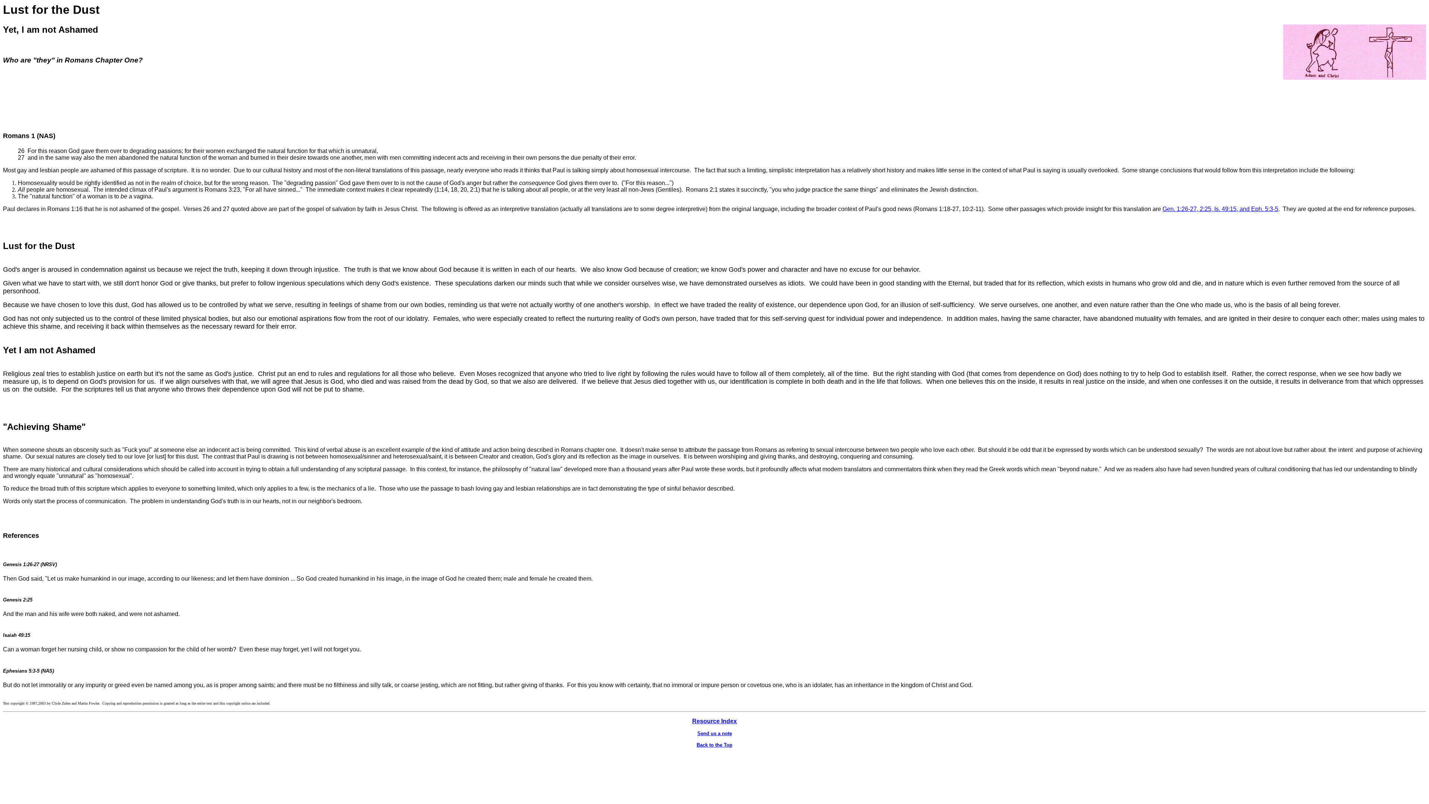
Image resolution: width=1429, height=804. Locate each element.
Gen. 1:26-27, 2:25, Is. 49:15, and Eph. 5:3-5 (1220, 209)
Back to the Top (714, 745)
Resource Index (714, 721)
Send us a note (714, 733)
